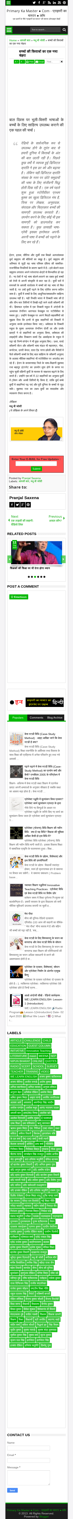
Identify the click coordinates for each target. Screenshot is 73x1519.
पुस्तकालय (25, 1221)
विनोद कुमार (47, 1303)
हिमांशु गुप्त (46, 1345)
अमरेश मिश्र (46, 1092)
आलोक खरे (45, 1112)
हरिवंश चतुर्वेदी (32, 1345)
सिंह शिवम (53, 1324)
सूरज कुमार (45, 1334)
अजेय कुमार (45, 1081)
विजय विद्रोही (52, 1298)
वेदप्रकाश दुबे (16, 1314)
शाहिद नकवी (32, 1314)
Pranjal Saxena (31, 478)
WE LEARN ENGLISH (23, 1076)
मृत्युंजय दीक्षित (28, 1273)
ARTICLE (16, 1040)
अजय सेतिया (16, 1081)
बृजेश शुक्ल (35, 1247)
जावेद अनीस (52, 1154)
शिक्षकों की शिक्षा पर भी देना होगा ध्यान (30, 568)
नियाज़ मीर (52, 1205)
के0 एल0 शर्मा (29, 1138)
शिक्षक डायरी (54, 1314)
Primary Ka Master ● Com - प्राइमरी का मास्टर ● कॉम (37, 13)
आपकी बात (24, 481)
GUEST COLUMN (39, 1045)
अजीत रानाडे (31, 1081)
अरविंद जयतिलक (51, 1097)
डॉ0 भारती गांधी (17, 1179)
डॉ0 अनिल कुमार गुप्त (44, 1164)
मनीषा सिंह (32, 1262)
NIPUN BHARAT (20, 1061)
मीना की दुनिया (46, 1267)
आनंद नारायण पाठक (49, 1107)
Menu (8, 2)
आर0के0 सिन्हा (30, 1112)
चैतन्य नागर (15, 1154)
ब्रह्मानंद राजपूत (39, 1252)
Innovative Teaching (38, 1050)
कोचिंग (30, 1143)
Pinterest (64, 3)
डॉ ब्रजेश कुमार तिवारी (21, 1164)
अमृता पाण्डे (35, 1097)
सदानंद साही (54, 1319)
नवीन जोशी (38, 1205)
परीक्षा (28, 1216)
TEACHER (16, 1071)
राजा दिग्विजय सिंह (19, 1283)
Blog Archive (54, 717)
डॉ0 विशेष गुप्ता (53, 1179)
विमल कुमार (15, 1309)
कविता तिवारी (25, 1133)
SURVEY (52, 1066)
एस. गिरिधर (35, 1128)
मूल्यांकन (14, 1273)
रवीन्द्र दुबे (15, 1278)
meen (32, 1055)
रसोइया (43, 1278)
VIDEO (45, 1071)
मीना (35, 1267)
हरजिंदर (30, 1340)
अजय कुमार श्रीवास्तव (50, 1076)
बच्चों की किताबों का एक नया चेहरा (38, 53)
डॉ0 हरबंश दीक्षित (18, 1190)
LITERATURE (18, 1055)
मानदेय (27, 1267)
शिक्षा (20, 1319)
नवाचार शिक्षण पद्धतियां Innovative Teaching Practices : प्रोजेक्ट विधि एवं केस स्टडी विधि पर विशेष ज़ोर (44, 889)
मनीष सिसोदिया (17, 1262)
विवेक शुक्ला (29, 1309)
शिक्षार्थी (29, 1319)
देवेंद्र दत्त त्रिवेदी (30, 1200)
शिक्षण (13, 1319)
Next (9, 559)
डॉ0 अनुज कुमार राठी (20, 1169)
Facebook (39, 3)
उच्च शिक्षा (15, 1123)
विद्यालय (35, 1303)
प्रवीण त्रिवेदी (51, 1231)
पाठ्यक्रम (57, 1216)
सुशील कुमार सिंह (18, 1334)
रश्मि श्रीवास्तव (30, 1278)
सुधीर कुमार (15, 1329)
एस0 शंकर (48, 1128)
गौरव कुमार (56, 1149)
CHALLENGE (32, 1040)
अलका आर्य (15, 1102)
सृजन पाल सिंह (17, 1340)
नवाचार (27, 1205)
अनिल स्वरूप (34, 1086)
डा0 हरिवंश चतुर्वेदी (34, 1159)
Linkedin (54, 3)
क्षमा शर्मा (39, 1143)
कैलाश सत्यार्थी (17, 1143)
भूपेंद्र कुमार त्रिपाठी (20, 1257)
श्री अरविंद (40, 1319)
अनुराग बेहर (16, 1092)
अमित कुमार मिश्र (18, 1097)
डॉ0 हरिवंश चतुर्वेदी (39, 1190)
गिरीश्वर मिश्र (16, 1149)
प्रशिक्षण (14, 1236)
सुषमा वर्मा (33, 1334)
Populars (17, 717)
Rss (49, 3)
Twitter (34, 3)
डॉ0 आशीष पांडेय (41, 1169)
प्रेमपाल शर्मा (27, 1236)
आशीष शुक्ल (33, 1118)
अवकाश (27, 1102)
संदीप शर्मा (15, 1324)
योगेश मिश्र (42, 1273)
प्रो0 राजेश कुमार (18, 1242)
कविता (13, 1133)
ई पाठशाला (46, 1118)
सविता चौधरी (28, 1324)
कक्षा (57, 1128)
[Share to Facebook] (13, 562)
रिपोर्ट (31, 1293)
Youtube (59, 3)
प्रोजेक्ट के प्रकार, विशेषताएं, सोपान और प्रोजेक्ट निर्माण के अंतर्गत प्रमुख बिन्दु (42, 970)
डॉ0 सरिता (15, 1185)
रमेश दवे (54, 1273)
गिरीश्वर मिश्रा (32, 1149)
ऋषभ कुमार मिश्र (18, 1128)
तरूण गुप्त (55, 1190)
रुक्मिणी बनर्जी (43, 1293)
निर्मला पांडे (46, 1210)
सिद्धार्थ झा (42, 1324)
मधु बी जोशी (36, 481)
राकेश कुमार (54, 1278)
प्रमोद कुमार (16, 1231)
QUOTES (50, 1061)
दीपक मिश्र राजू (33, 1195)
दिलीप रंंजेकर (16, 1195)
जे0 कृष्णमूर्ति (16, 1159)
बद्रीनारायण (35, 1242)
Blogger (44, 1516)
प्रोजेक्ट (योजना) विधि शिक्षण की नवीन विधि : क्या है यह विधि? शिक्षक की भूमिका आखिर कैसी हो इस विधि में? (44, 831)
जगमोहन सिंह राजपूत (34, 1154)
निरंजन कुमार (16, 1210)
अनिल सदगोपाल (18, 1086)
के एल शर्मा (15, 1138)
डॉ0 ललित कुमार (36, 1179)
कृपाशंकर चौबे (48, 1133)
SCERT (25, 1066)
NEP (53, 1055)
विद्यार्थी (26, 1303)
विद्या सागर (15, 1303)
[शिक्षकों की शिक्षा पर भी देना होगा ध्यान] (36, 552)
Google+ (44, 3)
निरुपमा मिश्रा (32, 1210)
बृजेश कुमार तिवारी (19, 1247)
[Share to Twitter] (17, 562)
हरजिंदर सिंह (43, 1340)
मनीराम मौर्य (51, 1257)
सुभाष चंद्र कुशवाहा (47, 1329)
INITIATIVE (17, 1050)
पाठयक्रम (45, 1216)
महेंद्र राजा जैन (46, 1262)
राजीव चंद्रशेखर (38, 1283)
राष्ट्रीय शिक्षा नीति (39, 1288)
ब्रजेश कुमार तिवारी (19, 1252)
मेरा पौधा (29, 913)
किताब (37, 1133)
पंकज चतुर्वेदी (16, 1216)
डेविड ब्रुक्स (51, 1159)
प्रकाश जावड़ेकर (18, 1226)
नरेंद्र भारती (16, 1205)
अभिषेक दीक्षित (31, 1092)
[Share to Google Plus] (22, 562)
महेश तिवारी (15, 1267)
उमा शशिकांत (28, 1123)
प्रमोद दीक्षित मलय (33, 1231)
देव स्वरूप (15, 1200)
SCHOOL (38, 1066)
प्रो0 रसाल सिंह (43, 1236)
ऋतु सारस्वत (43, 1123)
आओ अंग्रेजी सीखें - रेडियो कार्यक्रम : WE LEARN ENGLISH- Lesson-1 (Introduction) (44, 999)
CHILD (47, 1040)
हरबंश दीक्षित (16, 1345)
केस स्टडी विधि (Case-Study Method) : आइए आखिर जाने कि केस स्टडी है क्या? (43, 738)
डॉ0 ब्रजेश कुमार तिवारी (47, 1174)
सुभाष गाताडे (29, 1329)
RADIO (14, 1066)
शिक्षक (43, 1314)
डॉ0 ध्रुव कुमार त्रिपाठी (21, 1174)
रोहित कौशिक (16, 1298)
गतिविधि (49, 1143)
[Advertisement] (36, 93)
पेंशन (52, 1221)
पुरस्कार (14, 1221)
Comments (36, 717)
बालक (46, 1242)
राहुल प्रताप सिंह (18, 1293)
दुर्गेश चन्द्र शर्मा (50, 1195)
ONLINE (38, 1061)
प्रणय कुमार (35, 1226)
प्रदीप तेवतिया (50, 1226)
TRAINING (32, 1071)
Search (64, 30)
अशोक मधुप (31, 1107)
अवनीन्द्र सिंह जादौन (43, 1102)
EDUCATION (18, 1045)
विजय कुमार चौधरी (34, 1298)
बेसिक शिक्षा (48, 1247)
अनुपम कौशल (49, 1086)
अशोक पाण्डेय (17, 1107)
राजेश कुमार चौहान (19, 1288)
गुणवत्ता (45, 1149)
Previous (63, 559)
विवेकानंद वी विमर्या (46, 1309)
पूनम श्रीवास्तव (40, 1221)
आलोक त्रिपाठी (17, 1118)
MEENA (43, 1055)
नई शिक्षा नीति (48, 1200)
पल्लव (36, 1216)
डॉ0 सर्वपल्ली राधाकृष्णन (34, 1185)
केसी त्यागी (43, 1138)
